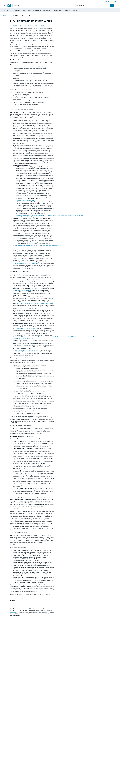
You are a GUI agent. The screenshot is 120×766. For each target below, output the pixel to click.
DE (16, 26)
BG (11, 26)
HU (26, 26)
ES (18, 26)
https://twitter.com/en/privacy (29, 217)
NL (31, 26)
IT (29, 26)
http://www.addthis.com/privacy (25, 200)
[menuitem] (7, 10)
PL (34, 26)
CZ (13, 26)
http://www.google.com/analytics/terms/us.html (27, 245)
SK (41, 26)
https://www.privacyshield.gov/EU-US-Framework (26, 263)
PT (36, 26)
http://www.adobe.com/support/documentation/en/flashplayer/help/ (34, 303)
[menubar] (40, 10)
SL (43, 26)
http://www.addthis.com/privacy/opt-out (24, 328)
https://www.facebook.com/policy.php (27, 215)
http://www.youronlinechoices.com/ (23, 290)
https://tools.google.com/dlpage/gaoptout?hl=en (27, 350)
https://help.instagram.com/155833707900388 (50, 215)
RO (39, 26)
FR (21, 26)
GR (24, 26)
